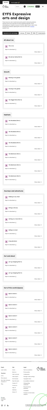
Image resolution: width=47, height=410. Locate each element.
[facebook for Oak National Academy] (5, 405)
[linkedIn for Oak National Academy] (8, 405)
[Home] (5, 6)
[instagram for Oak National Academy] (2, 405)
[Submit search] (25, 7)
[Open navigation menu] (43, 6)
